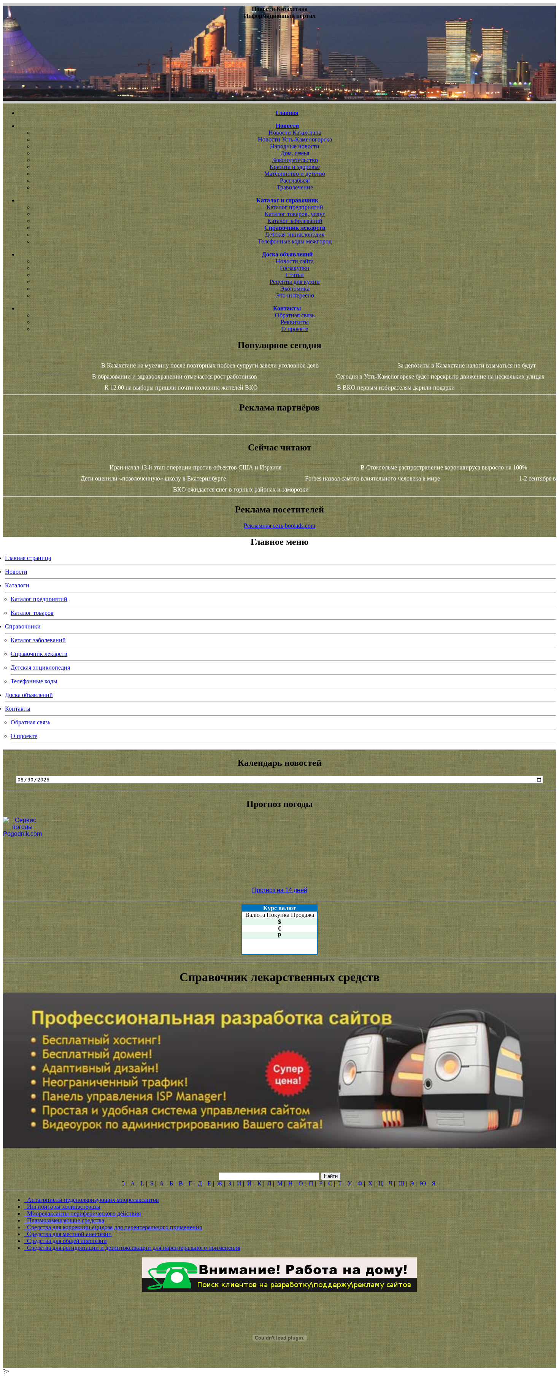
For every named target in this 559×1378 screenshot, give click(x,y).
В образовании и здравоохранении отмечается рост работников (174, 376)
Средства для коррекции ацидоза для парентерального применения (113, 1227)
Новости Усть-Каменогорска (295, 139)
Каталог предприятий (295, 207)
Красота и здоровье (295, 167)
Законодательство (295, 160)
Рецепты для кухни (295, 281)
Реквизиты (295, 322)
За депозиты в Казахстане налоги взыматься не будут (467, 365)
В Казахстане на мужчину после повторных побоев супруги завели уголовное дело (210, 365)
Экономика (295, 288)
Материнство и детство (294, 173)
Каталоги (17, 585)
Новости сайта (295, 261)
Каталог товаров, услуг (295, 214)
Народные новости (294, 146)
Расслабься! (295, 180)
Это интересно (295, 295)
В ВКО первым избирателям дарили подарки (396, 387)
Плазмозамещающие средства (64, 1220)
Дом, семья (295, 153)
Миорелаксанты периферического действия (82, 1213)
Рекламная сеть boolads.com (279, 525)
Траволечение (295, 187)
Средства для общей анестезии (65, 1241)
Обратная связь (294, 315)
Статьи (295, 275)
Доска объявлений (29, 695)
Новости (16, 571)
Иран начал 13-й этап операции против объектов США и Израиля (195, 467)
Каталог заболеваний (294, 221)
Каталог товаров (32, 612)
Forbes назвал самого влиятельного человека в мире (372, 478)
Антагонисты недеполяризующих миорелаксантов (91, 1200)
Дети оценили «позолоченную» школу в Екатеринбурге (153, 478)
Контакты (17, 708)
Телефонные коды (34, 681)
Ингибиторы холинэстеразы (62, 1206)
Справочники (23, 626)
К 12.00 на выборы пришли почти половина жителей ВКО (181, 387)
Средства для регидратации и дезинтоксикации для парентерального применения (132, 1247)
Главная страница (28, 558)
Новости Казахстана (294, 132)
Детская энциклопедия (294, 234)
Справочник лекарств (39, 654)
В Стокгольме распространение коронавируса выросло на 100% (443, 467)
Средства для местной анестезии (68, 1234)
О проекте (294, 329)
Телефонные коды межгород (295, 241)
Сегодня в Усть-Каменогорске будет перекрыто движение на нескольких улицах (440, 376)
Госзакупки (295, 268)
